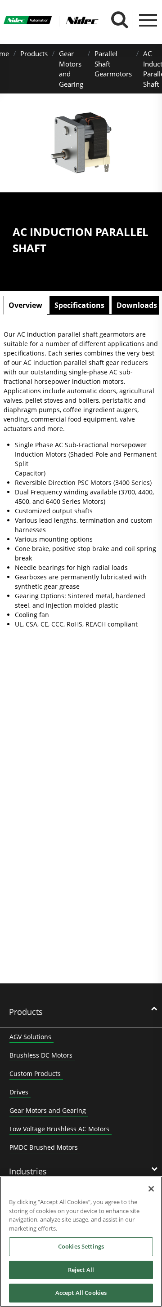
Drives (18, 1092)
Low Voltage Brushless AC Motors (59, 1129)
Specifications (79, 305)
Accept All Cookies (81, 1293)
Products (34, 53)
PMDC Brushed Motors (43, 1147)
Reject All (81, 1270)
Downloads (137, 305)
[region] (81, 1241)
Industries (28, 1171)
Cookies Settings (81, 1246)
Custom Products (35, 1073)
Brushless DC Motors (40, 1055)
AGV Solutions (30, 1036)
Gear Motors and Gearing (47, 1110)
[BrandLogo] (28, 21)
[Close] (151, 1189)
